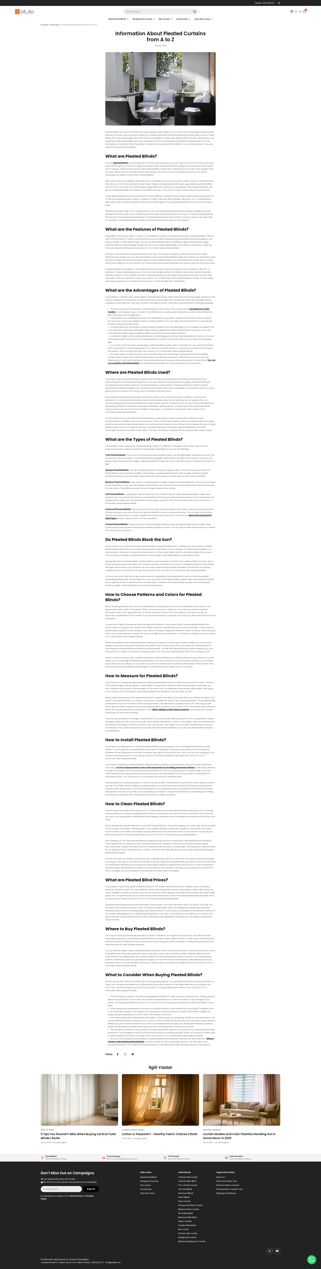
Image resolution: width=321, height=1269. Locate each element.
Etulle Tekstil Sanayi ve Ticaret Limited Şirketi (68, 1259)
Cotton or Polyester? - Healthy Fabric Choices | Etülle (159, 1134)
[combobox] (160, 12)
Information (54, 25)
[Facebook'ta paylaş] (118, 1054)
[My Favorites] (296, 11)
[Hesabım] (300, 11)
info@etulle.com (113, 1262)
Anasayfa (44, 25)
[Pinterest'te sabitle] (133, 1054)
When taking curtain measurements (170, 709)
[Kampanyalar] (291, 11)
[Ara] (194, 11)
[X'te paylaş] (125, 1054)
